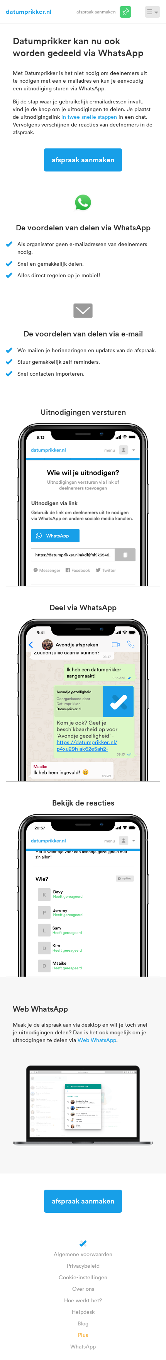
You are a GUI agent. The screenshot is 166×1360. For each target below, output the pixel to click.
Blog (83, 1323)
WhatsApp (83, 1346)
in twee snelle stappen (89, 116)
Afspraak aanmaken (96, 11)
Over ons (83, 1288)
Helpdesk (83, 1311)
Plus (83, 1334)
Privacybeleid (83, 1265)
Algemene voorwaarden (83, 1254)
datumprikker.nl (28, 11)
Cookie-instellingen (83, 1277)
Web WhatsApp (97, 1040)
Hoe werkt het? (83, 1300)
